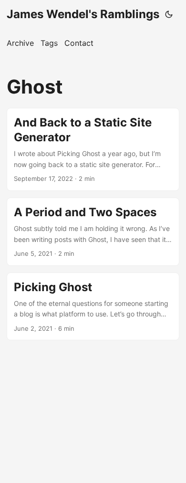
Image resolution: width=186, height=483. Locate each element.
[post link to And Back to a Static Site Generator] (93, 149)
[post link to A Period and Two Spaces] (93, 231)
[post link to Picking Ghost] (93, 306)
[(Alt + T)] (169, 14)
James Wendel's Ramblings (83, 14)
